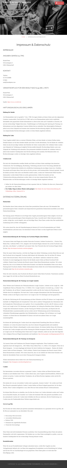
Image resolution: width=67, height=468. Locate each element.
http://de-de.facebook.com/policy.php (22, 269)
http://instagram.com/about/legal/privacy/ (20, 362)
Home (23, 37)
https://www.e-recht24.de (14, 102)
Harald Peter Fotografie (17, 2)
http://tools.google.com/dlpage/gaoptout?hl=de (51, 334)
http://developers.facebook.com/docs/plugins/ (20, 248)
